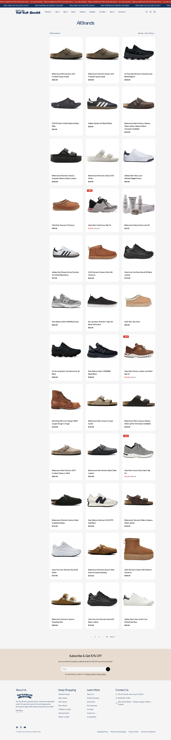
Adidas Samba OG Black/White (100, 123)
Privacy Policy (134, 732)
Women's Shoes (64, 694)
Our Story (19, 710)
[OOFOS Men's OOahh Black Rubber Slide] (66, 103)
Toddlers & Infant (64, 709)
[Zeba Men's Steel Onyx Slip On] (102, 205)
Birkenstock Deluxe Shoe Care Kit (137, 225)
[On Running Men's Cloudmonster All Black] (66, 351)
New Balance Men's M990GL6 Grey (65, 322)
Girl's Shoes (62, 702)
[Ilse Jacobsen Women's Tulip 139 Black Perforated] (102, 301)
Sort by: (141, 33)
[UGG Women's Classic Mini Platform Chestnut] (138, 549)
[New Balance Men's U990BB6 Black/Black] (102, 351)
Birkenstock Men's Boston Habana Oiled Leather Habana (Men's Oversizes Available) (137, 126)
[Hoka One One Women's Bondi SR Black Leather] (102, 599)
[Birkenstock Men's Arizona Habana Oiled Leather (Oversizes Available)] (138, 400)
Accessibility (91, 717)
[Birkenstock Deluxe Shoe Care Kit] (138, 205)
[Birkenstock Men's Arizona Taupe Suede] (102, 400)
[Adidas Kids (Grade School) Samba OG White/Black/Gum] (66, 251)
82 (107, 637)
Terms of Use (90, 674)
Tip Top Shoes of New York (31, 732)
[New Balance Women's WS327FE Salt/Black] (102, 500)
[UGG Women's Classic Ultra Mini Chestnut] (102, 251)
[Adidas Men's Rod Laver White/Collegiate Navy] (138, 155)
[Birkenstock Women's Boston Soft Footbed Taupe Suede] (102, 53)
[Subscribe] (108, 669)
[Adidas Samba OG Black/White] (102, 103)
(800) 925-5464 (124, 698)
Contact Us (91, 713)
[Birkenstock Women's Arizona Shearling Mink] (66, 599)
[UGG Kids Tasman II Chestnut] (66, 205)
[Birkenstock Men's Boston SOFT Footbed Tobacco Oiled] (66, 450)
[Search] (147, 12)
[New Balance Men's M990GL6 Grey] (66, 301)
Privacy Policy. (101, 674)
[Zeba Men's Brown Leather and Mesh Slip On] (138, 351)
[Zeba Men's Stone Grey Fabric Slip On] (138, 450)
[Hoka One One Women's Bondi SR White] (66, 549)
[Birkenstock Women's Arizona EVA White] (102, 155)
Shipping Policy (102, 732)
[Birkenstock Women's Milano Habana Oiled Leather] (138, 500)
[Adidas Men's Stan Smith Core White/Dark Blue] (138, 599)
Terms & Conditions (148, 732)
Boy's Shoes (62, 706)
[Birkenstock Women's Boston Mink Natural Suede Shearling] (102, 549)
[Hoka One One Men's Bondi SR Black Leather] (138, 251)
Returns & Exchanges (118, 732)
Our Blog (90, 709)
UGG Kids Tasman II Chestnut (63, 225)
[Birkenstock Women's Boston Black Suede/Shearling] (66, 500)
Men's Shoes (62, 698)
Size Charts (91, 702)
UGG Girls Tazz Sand (132, 322)
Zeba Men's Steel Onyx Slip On (99, 225)
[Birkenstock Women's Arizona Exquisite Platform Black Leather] (66, 155)
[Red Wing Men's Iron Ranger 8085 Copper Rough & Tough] (66, 400)
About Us (90, 694)
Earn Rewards (92, 706)
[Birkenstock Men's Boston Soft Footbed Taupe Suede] (66, 53)
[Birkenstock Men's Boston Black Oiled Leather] (102, 450)
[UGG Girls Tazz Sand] (138, 301)
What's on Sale (63, 717)
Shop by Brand (63, 713)
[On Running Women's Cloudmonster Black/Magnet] (138, 53)
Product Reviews (93, 698)
